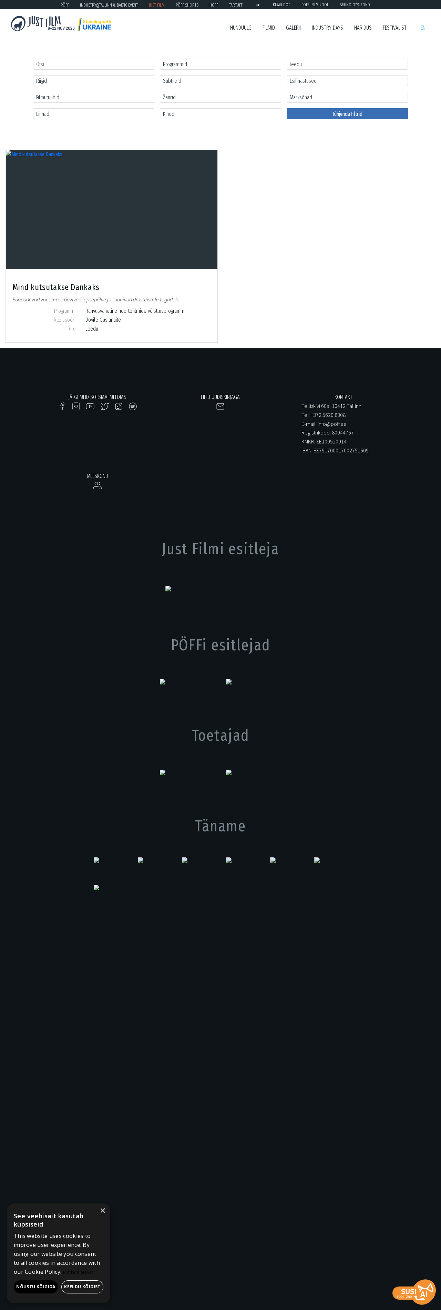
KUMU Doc (281, 4)
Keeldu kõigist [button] (82, 1287)
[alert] (58, 1253)
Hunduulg (241, 27)
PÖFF (65, 5)
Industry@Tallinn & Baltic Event (109, 5)
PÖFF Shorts (187, 5)
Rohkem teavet (78, 1272)
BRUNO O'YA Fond (355, 4)
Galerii (293, 27)
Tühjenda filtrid (347, 114)
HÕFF (213, 5)
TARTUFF (236, 5)
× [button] (102, 1210)
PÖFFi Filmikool (315, 4)
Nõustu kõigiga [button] (35, 1287)
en (423, 27)
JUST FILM (157, 5)
